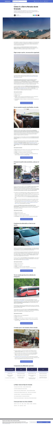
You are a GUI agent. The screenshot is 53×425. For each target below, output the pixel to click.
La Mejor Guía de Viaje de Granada (23, 384)
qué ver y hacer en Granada (20, 300)
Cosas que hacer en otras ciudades (23, 401)
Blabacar (22, 301)
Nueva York (15, 403)
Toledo (25, 403)
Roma (18, 403)
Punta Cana (28, 403)
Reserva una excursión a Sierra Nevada (26, 157)
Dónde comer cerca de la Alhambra (32, 392)
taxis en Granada (26, 259)
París (20, 403)
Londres (22, 403)
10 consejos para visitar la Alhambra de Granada (26, 394)
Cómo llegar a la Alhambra (17, 394)
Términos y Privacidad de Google (6, 423)
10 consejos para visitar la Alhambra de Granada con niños (20, 392)
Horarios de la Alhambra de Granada (31, 390)
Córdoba (31, 403)
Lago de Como (21, 405)
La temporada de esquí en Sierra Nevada (20, 356)
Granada (15, 4)
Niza (18, 405)
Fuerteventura (34, 403)
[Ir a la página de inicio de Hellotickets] (7, 1)
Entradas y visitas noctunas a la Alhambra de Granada (20, 390)
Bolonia (25, 405)
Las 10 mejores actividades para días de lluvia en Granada (20, 388)
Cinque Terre (15, 405)
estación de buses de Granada (25, 201)
